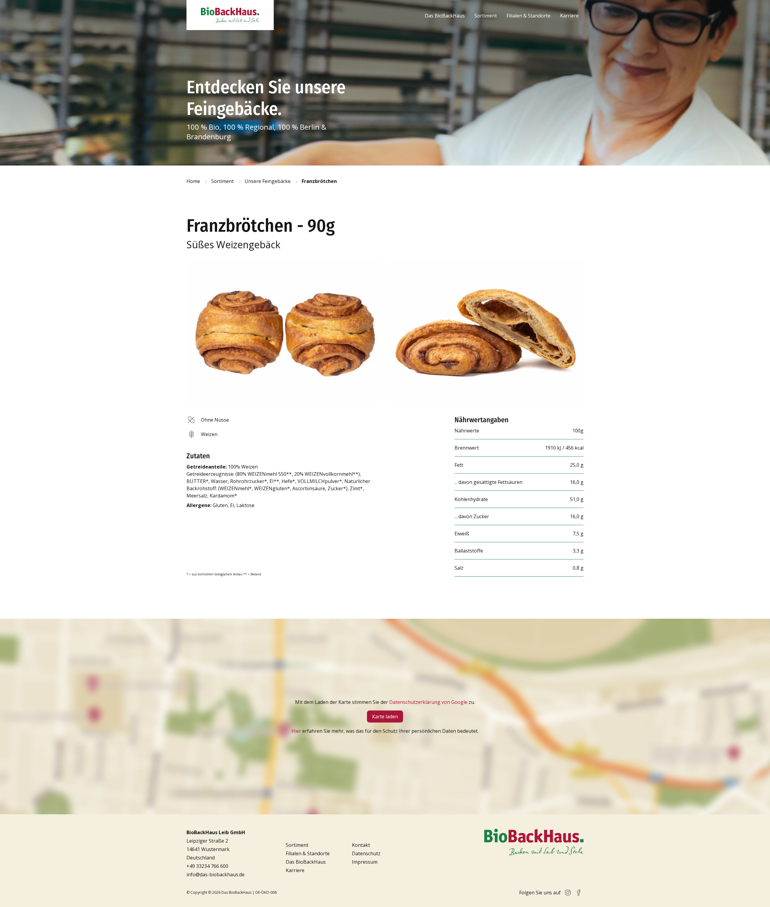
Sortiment (485, 15)
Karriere (569, 15)
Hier (296, 731)
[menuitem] (445, 15)
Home (193, 181)
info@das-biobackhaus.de (215, 874)
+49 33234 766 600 (207, 866)
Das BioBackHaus (445, 15)
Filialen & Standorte (528, 15)
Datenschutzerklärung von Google (428, 702)
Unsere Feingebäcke (268, 181)
